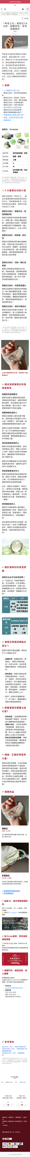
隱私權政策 (18, 1117)
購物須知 (11, 1117)
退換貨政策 (11, 1121)
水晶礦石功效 (14, 13)
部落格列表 (8, 13)
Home (3, 13)
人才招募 (4, 1125)
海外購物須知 (18, 1121)
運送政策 (4, 1121)
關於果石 (4, 1117)
